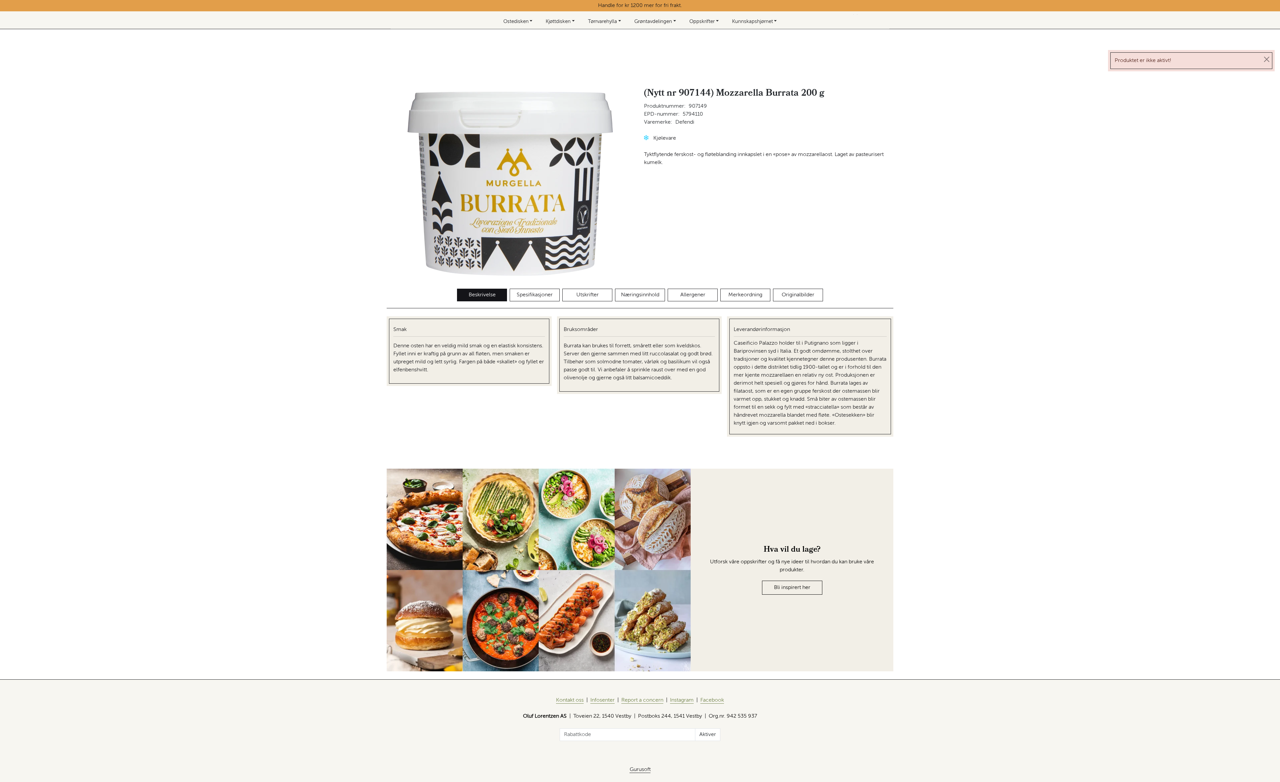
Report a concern (642, 700)
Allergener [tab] (692, 295)
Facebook (712, 700)
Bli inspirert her (792, 587)
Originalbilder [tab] (798, 295)
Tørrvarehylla (602, 21)
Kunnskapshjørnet (752, 21)
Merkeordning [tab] (745, 295)
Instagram (682, 700)
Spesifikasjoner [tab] (535, 295)
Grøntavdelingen (653, 21)
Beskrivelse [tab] (482, 295)
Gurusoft (640, 769)
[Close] (1267, 59)
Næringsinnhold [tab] (640, 295)
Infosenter (602, 700)
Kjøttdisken (558, 21)
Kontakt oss (570, 700)
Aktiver (707, 734)
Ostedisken (516, 21)
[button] (646, 138)
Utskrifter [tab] (587, 295)
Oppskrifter (702, 21)
